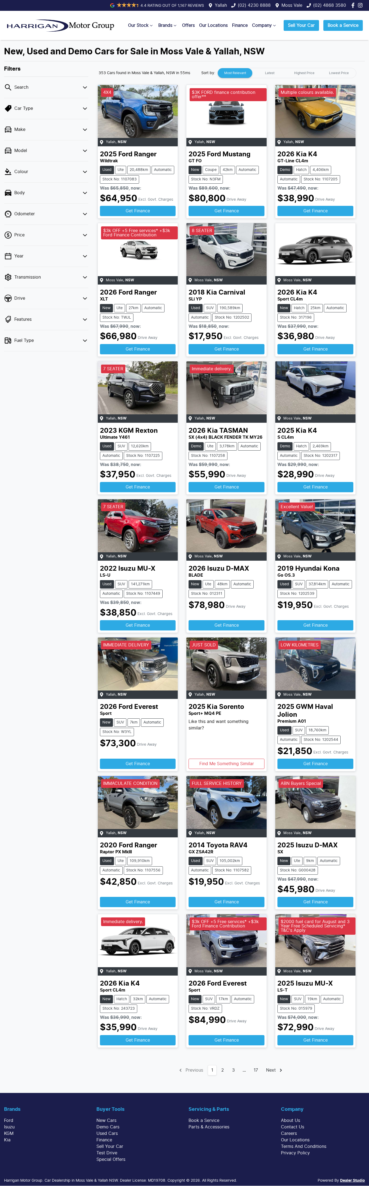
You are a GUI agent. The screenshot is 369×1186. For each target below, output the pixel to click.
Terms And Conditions (303, 1146)
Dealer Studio (352, 1180)
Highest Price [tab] (304, 73)
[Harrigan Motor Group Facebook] (354, 5)
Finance (240, 25)
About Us (290, 1120)
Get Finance (138, 211)
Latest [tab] (269, 73)
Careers (289, 1133)
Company (262, 25)
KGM (9, 1133)
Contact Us (292, 1127)
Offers (188, 25)
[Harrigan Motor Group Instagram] (361, 5)
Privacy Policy (295, 1153)
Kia (7, 1140)
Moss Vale (291, 5)
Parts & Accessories (209, 1127)
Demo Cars (107, 1127)
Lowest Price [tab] (339, 73)
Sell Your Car (301, 25)
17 (256, 1070)
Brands (165, 25)
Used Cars (107, 1133)
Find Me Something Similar (226, 764)
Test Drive (106, 1153)
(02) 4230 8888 (254, 5)
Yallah (221, 5)
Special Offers (110, 1159)
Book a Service (343, 25)
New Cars (106, 1120)
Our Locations (213, 25)
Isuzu (9, 1127)
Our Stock (138, 25)
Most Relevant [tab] (235, 73)
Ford (8, 1120)
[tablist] (286, 73)
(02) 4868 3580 (329, 5)
